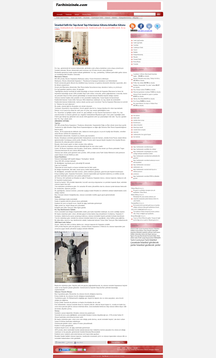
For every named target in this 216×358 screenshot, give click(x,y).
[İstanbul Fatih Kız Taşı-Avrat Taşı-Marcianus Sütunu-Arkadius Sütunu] (117, 342)
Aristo (137, 230)
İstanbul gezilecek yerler (67, 27)
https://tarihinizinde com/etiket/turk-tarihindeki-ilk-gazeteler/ (146, 157)
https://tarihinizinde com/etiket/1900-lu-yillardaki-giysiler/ (146, 177)
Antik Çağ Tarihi (76, 18)
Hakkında (69, 14)
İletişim (77, 14)
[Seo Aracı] (85, 350)
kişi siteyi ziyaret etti (145, 31)
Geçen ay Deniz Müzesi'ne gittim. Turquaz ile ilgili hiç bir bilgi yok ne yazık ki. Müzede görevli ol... (146, 219)
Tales (145, 230)
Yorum (70, 342)
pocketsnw (136, 174)
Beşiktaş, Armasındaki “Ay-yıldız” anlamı (146, 86)
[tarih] (78, 9)
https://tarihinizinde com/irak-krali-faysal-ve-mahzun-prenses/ (145, 170)
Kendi (145, 236)
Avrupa (137, 236)
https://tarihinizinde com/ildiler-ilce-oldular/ (144, 149)
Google (136, 348)
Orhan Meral (79, 342)
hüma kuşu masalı (138, 127)
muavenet (135, 132)
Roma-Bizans (137, 62)
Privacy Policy (86, 14)
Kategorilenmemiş (125, 18)
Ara (158, 14)
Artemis (132, 229)
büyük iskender (152, 230)
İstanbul (153, 240)
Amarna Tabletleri (154, 229)
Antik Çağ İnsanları (62, 18)
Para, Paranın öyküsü (144, 89)
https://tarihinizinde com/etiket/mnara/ (143, 147)
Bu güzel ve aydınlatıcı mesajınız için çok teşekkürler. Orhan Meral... (144, 191)
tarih (118, 348)
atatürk (144, 232)
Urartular (135, 64)
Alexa (60, 350)
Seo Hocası (105, 356)
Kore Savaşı (142, 101)
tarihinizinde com (137, 167)
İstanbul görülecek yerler (81, 27)
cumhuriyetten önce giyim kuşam (142, 134)
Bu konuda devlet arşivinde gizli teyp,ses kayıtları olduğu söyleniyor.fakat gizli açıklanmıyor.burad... (146, 206)
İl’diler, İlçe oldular (144, 83)
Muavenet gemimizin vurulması (147, 92)
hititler (132, 234)
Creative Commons (57, 349)
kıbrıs (143, 234)
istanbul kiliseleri (136, 232)
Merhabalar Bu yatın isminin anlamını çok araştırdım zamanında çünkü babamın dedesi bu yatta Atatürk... (145, 199)
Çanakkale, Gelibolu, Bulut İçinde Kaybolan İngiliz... (145, 75)
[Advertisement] (134, 6)
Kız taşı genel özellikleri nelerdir (111, 27)
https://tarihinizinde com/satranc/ (141, 165)
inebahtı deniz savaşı (138, 120)
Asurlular (86, 18)
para (158, 232)
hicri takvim (136, 115)
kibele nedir (136, 118)
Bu (141, 236)
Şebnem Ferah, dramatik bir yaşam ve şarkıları (145, 95)
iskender (138, 234)
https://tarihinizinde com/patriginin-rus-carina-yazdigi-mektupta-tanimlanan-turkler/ (145, 152)
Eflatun (141, 230)
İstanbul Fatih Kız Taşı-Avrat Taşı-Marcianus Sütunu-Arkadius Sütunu (90, 25)
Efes (154, 236)
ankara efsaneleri (137, 125)
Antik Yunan (139, 229)
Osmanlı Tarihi (137, 59)
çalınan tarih (152, 232)
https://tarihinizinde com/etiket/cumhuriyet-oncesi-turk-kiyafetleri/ (146, 161)
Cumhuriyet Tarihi (97, 18)
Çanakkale (135, 242)
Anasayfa (59, 14)
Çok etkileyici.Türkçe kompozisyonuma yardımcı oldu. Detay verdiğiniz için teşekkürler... (146, 212)
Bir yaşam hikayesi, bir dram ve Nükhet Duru (145, 104)
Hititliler (114, 18)
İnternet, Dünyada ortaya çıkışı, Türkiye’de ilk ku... (147, 79)
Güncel (107, 18)
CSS (74, 349)
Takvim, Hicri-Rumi (144, 99)
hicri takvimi (136, 137)
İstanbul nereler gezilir (95, 27)
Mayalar (135, 18)
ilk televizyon (136, 122)
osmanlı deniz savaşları (139, 130)
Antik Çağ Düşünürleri (146, 238)
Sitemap (129, 348)
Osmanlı (150, 236)
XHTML (66, 349)
